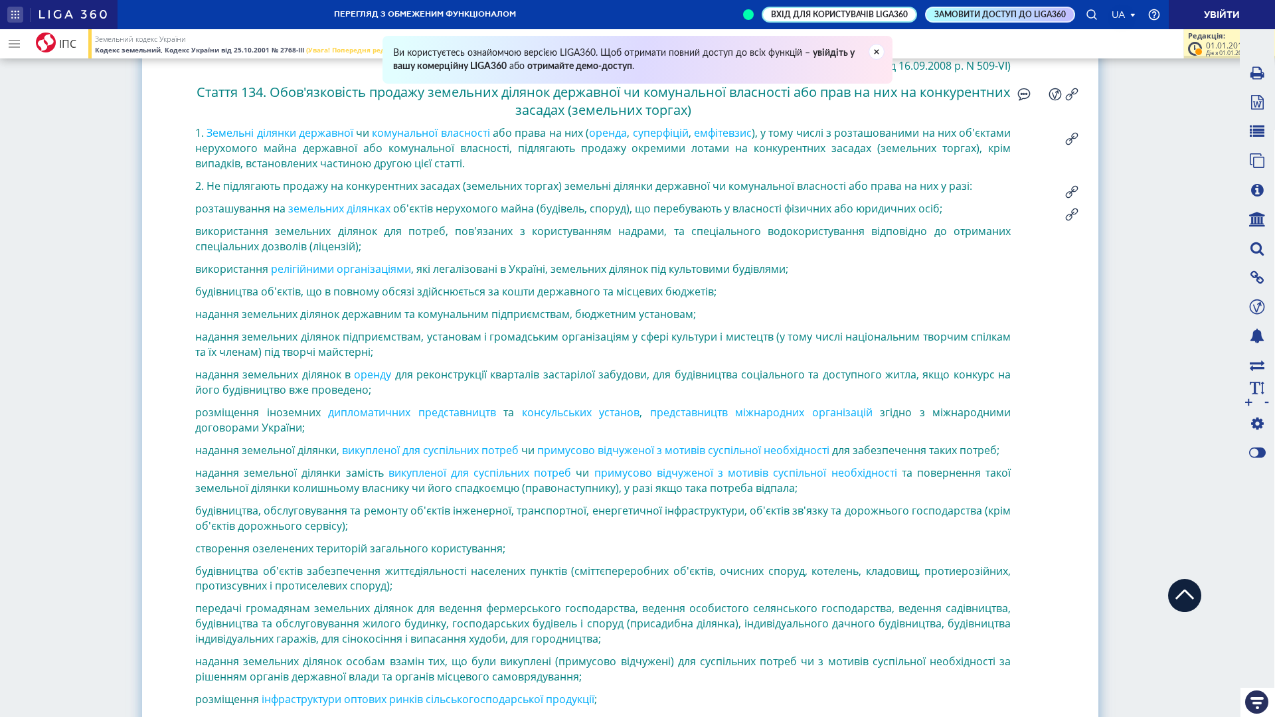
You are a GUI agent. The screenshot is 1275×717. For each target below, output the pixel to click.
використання (231, 269)
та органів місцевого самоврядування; (482, 676)
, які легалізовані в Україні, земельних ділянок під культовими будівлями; (599, 269)
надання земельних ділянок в (273, 374)
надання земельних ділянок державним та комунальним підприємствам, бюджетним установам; (445, 314)
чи (362, 132)
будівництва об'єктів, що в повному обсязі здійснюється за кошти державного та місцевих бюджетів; (456, 291)
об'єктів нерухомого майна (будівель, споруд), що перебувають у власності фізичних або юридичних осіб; (667, 208)
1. (199, 132)
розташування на (240, 208)
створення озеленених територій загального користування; (350, 548)
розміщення (227, 699)
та (508, 412)
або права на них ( (541, 132)
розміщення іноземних (258, 412)
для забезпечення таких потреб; (915, 450)
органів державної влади (314, 676)
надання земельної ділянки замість (289, 472)
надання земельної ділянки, (267, 450)
